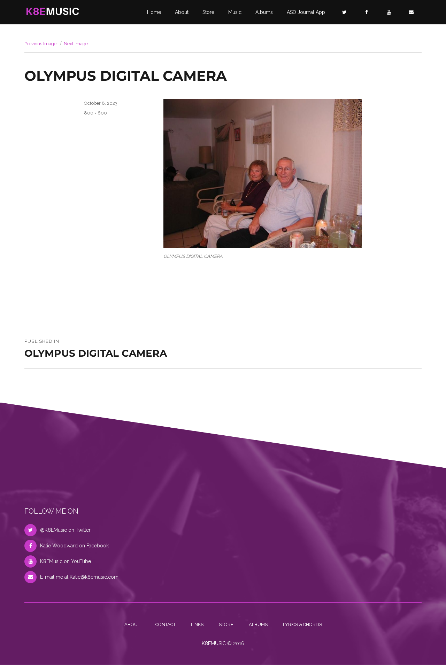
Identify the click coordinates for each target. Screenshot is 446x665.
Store (208, 12)
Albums (264, 12)
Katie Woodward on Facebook (74, 545)
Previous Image (40, 43)
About (182, 12)
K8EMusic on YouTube (65, 561)
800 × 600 (95, 113)
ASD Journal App (306, 12)
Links (197, 624)
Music (234, 12)
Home (154, 12)
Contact (165, 624)
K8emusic (214, 643)
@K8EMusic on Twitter (65, 530)
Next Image (76, 43)
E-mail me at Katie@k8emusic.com (79, 577)
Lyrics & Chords (302, 624)
